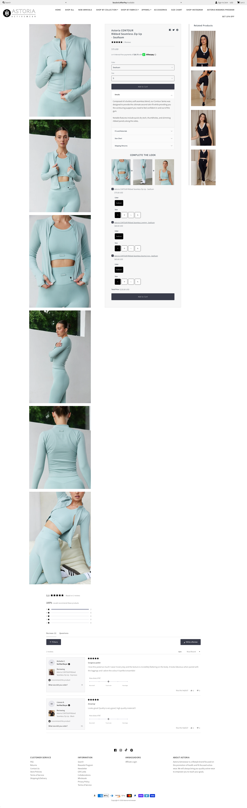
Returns (33, 765)
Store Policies (36, 771)
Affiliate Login (131, 761)
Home (58, 10)
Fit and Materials (121, 131)
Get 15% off (228, 16)
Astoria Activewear (129, 800)
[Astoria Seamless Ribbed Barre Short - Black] (203, 87)
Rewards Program (85, 765)
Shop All (69, 10)
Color (113, 62)
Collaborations (84, 775)
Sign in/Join (222, 2)
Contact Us (34, 768)
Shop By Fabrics (129, 10)
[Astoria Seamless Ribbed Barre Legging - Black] (203, 166)
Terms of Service (37, 775)
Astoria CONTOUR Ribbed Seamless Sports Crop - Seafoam (136, 256)
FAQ (31, 761)
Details (117, 94)
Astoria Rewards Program (220, 10)
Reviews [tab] (51, 634)
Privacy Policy (83, 781)
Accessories (160, 10)
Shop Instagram (194, 10)
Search (81, 761)
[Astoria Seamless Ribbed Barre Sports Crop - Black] (203, 127)
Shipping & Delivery (38, 778)
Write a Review (193, 643)
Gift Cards (82, 771)
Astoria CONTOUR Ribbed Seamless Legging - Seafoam (134, 222)
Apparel (146, 10)
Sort (180, 652)
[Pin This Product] (177, 30)
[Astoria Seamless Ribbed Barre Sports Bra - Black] (203, 48)
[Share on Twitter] (174, 30)
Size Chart (176, 10)
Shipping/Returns (121, 146)
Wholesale (82, 778)
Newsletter (82, 768)
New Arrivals (85, 10)
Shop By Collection (106, 10)
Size (112, 73)
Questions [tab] (63, 634)
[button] (121, 42)
